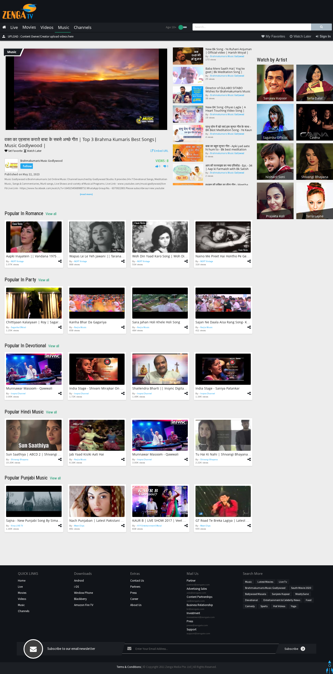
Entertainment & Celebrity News (281, 600)
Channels (23, 611)
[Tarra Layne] (314, 200)
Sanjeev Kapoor (281, 594)
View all (51, 214)
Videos (22, 599)
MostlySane (302, 594)
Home (21, 580)
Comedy (250, 606)
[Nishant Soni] (275, 161)
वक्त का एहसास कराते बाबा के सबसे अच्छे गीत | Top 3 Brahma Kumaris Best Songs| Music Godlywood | (81, 142)
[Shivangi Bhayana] (314, 161)
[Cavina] (314, 122)
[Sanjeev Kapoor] (275, 83)
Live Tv (283, 581)
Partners (135, 587)
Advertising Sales (197, 589)
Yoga (293, 606)
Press (133, 593)
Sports (264, 606)
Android (79, 580)
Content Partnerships (199, 597)
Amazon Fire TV (83, 605)
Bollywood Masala (255, 594)
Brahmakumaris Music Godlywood (41, 161)
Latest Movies (265, 581)
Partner (191, 580)
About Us (135, 605)
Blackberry (80, 599)
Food (308, 600)
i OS (76, 587)
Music (21, 605)
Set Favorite (14, 151)
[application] (86, 89)
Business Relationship (200, 605)
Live (20, 587)
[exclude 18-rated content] (183, 27)
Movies (22, 593)
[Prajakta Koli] (275, 200)
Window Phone (83, 593)
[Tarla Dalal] (314, 83)
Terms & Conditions (129, 667)
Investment (193, 613)
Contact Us (137, 580)
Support (191, 629)
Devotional (251, 600)
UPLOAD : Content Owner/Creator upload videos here (40, 36)
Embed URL (160, 151)
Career (134, 599)
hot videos (279, 606)
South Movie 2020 (301, 587)
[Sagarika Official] (275, 122)
